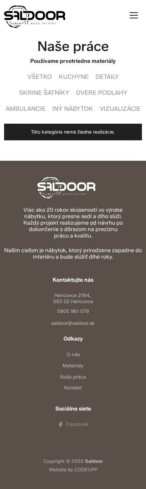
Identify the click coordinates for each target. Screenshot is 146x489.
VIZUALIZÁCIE (120, 108)
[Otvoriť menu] (134, 15)
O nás (73, 354)
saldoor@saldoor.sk (73, 323)
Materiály (73, 366)
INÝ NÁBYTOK (72, 108)
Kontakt (73, 388)
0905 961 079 (73, 311)
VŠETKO (40, 77)
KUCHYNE (74, 77)
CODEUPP (85, 470)
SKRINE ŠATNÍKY (44, 93)
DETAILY (107, 77)
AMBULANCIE (25, 108)
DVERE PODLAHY (101, 93)
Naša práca (73, 377)
